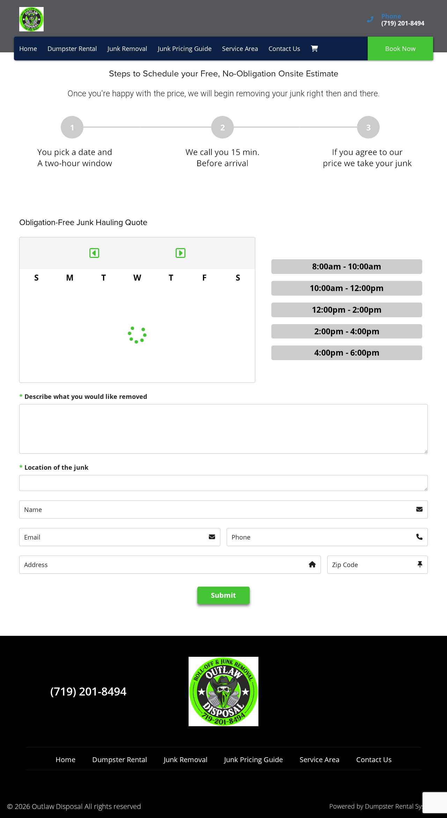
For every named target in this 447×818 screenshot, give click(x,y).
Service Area (240, 48)
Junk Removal (127, 48)
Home (28, 48)
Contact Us (284, 48)
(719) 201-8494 (88, 691)
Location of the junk (53, 467)
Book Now (400, 48)
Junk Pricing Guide (185, 48)
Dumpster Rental (72, 48)
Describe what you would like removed (83, 396)
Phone (391, 16)
